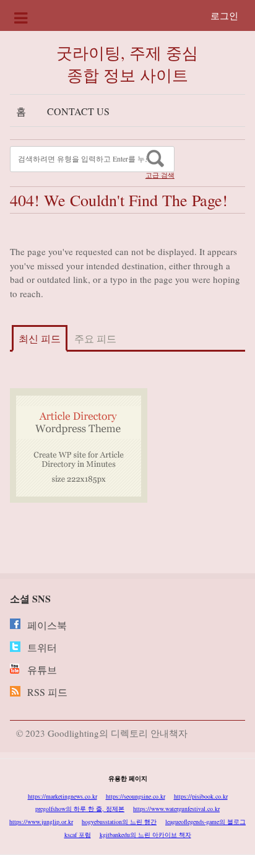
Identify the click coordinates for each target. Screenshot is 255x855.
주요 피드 (95, 338)
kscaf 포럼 (77, 834)
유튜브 (42, 669)
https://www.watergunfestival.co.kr (176, 808)
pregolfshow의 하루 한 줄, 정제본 (79, 808)
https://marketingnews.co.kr (62, 796)
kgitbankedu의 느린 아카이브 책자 (145, 834)
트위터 (42, 647)
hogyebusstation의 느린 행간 (119, 821)
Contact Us (78, 111)
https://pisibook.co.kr (201, 796)
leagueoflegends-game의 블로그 (205, 821)
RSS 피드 (47, 691)
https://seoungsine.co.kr (135, 796)
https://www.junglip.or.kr (41, 821)
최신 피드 (40, 338)
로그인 (224, 15)
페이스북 (47, 624)
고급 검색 (160, 175)
